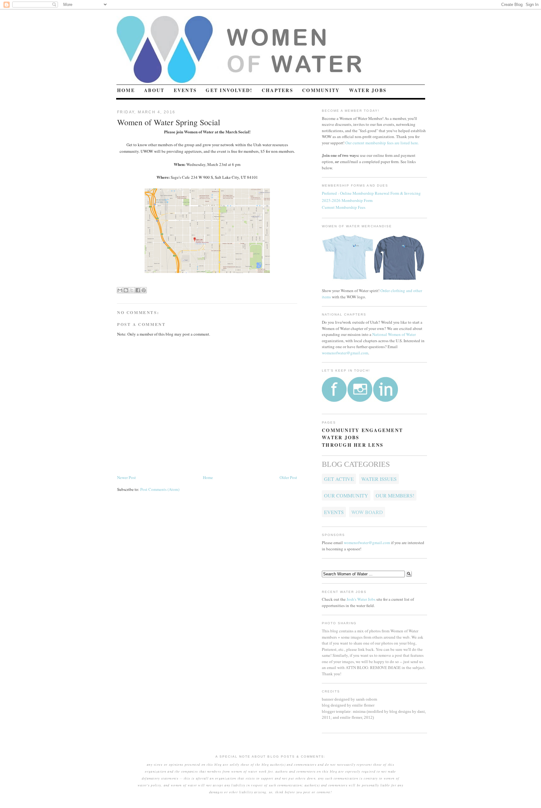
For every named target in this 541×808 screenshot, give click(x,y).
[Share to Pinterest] (144, 290)
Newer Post (126, 477)
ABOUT (154, 90)
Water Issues (379, 479)
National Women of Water (394, 334)
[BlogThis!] (126, 290)
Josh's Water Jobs (361, 599)
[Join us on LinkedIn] (385, 400)
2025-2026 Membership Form (347, 200)
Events (334, 512)
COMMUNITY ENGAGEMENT (362, 430)
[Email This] (120, 290)
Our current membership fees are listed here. (382, 143)
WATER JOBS (368, 90)
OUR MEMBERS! (395, 495)
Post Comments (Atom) (159, 489)
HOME (126, 90)
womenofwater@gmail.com (345, 353)
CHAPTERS (277, 90)
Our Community (346, 495)
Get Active (339, 479)
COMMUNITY (321, 90)
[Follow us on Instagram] (360, 400)
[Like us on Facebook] (334, 400)
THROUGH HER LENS (352, 444)
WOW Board (367, 512)
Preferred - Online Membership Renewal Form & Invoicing (371, 193)
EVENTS (185, 90)
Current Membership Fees (343, 207)
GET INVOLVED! (229, 90)
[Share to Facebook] (138, 290)
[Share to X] (132, 290)
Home (208, 477)
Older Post (288, 477)
